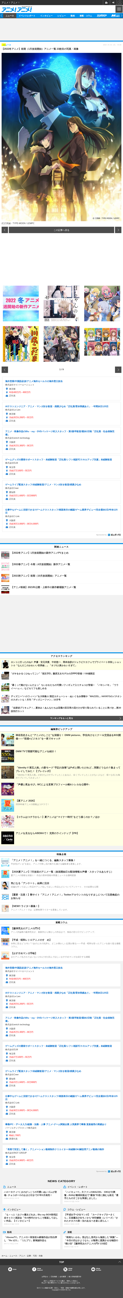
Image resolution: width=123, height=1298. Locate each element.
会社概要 (63, 1276)
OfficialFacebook (40, 1269)
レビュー (61, 15)
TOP (61, 1262)
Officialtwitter (70, 1269)
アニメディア (101, 15)
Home (14, 1269)
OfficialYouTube (98, 1269)
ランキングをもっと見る (61, 718)
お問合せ (45, 1276)
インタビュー (46, 15)
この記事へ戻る (61, 230)
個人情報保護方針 (75, 1276)
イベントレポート (27, 15)
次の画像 (118, 230)
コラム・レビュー (76, 1209)
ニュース (10, 15)
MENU (118, 9)
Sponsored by (101, 535)
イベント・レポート (77, 1187)
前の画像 (5, 230)
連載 (69, 1232)
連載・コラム (86, 15)
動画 (73, 15)
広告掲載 (54, 1276)
